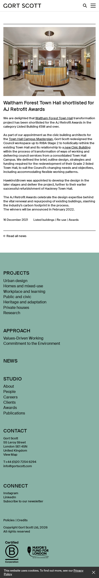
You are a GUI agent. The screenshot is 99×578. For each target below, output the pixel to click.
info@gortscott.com (17, 466)
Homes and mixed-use (23, 286)
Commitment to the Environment (31, 343)
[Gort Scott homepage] (22, 6)
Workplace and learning (24, 291)
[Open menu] (93, 6)
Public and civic (17, 296)
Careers (10, 397)
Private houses (16, 307)
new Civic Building (78, 147)
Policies (9, 520)
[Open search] (84, 6)
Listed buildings (43, 220)
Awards (74, 220)
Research (11, 312)
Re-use (61, 220)
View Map (10, 455)
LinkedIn (9, 497)
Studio (12, 379)
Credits (22, 520)
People (9, 391)
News (10, 361)
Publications (14, 413)
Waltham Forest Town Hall (54, 118)
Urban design (15, 280)
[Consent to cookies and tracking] (93, 572)
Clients (9, 402)
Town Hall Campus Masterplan (31, 139)
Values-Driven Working (23, 338)
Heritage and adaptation (24, 302)
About (8, 386)
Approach (17, 331)
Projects (16, 273)
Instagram (10, 493)
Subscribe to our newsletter (23, 501)
